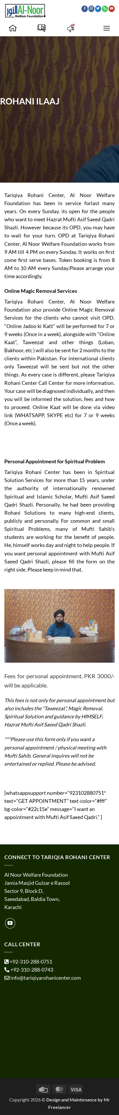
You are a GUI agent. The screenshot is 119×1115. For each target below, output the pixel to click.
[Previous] (14, 626)
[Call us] (105, 8)
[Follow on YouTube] (112, 8)
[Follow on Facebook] (84, 8)
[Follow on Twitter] (98, 8)
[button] (107, 28)
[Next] (105, 626)
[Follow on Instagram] (91, 8)
